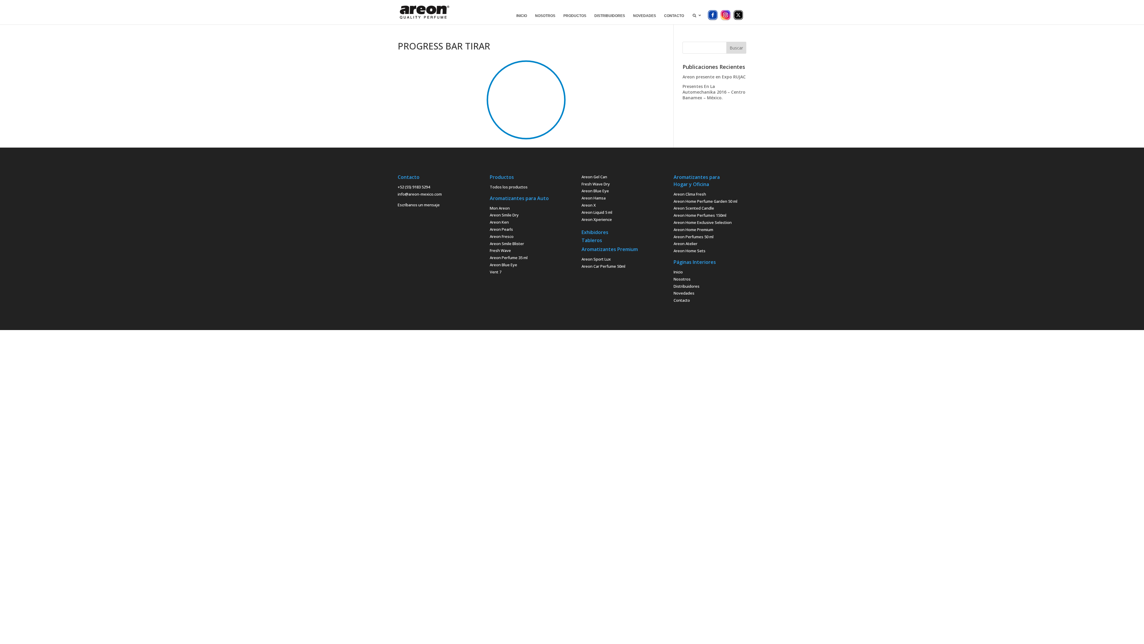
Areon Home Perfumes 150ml (700, 215)
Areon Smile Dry (504, 215)
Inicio (678, 272)
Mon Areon (500, 208)
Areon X (589, 205)
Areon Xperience (597, 219)
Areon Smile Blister (507, 243)
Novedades (684, 293)
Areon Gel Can (594, 176)
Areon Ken (499, 222)
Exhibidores (595, 232)
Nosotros (682, 279)
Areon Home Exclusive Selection (703, 222)
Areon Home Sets (689, 250)
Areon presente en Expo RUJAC (714, 77)
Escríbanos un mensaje (419, 205)
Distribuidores (687, 286)
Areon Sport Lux (596, 259)
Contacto (682, 300)
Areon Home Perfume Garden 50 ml (705, 201)
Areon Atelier (685, 243)
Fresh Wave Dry (596, 184)
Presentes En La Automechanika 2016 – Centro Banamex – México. (714, 91)
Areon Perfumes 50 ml (694, 236)
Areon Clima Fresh (690, 194)
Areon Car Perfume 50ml (603, 266)
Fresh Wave (500, 250)
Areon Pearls (501, 229)
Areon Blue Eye (503, 264)
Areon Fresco (502, 236)
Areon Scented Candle (694, 208)
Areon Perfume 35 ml (509, 257)
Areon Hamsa (594, 198)
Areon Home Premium (693, 229)
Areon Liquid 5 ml (597, 212)
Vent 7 (495, 272)
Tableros (592, 240)
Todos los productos (509, 187)
